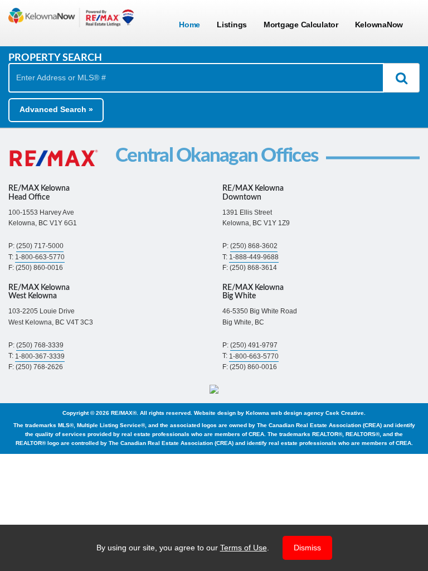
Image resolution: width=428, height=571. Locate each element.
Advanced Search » (56, 109)
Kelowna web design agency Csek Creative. (306, 413)
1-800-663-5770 (40, 257)
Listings (232, 24)
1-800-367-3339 (40, 356)
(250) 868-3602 (254, 246)
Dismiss (307, 547)
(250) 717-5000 (40, 246)
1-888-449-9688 (254, 257)
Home (189, 24)
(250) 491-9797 (254, 345)
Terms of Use (243, 547)
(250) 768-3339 (40, 345)
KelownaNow (379, 24)
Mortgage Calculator (301, 24)
